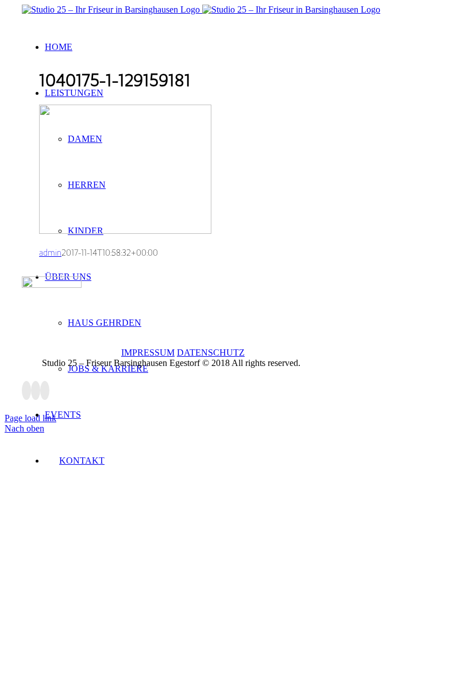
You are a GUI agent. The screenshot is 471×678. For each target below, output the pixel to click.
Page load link (30, 418)
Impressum (148, 352)
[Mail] (44, 390)
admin (50, 252)
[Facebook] (26, 390)
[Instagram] (35, 390)
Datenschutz (211, 352)
